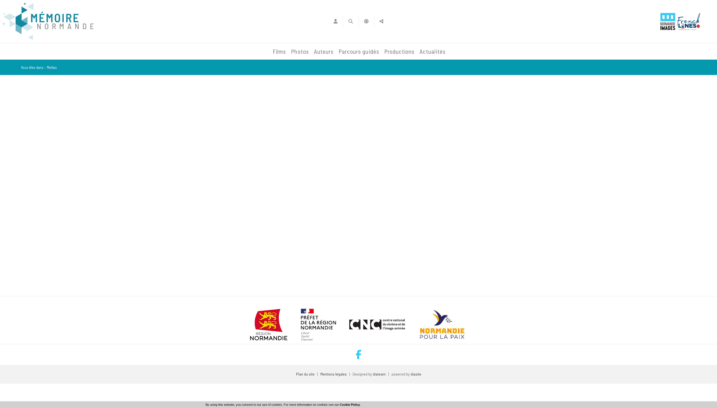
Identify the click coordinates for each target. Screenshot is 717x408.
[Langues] (366, 21)
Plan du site (305, 374)
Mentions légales (333, 374)
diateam (379, 374)
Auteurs (324, 51)
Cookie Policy (350, 404)
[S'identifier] (335, 21)
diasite (416, 374)
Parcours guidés (359, 51)
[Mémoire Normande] (210, 51)
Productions (399, 51)
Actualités (433, 51)
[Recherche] (350, 21)
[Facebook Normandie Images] (359, 354)
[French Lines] (688, 21)
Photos (300, 51)
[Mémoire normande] (48, 21)
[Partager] (381, 21)
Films (279, 51)
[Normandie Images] (667, 21)
